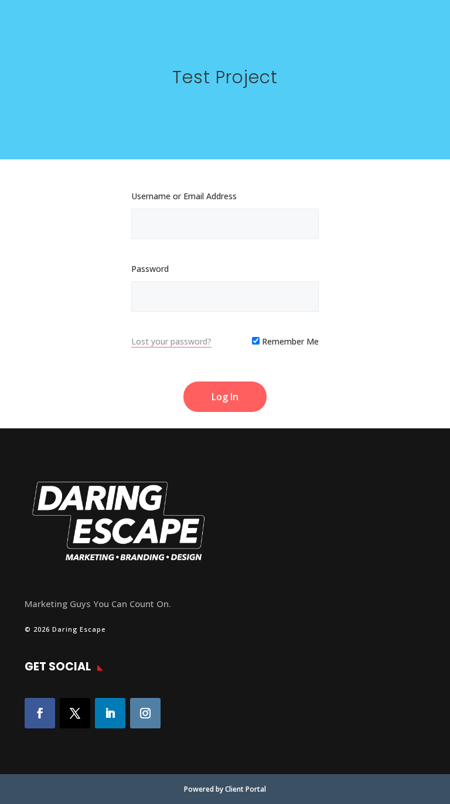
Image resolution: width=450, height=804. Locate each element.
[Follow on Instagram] (145, 713)
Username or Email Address (184, 196)
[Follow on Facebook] (40, 713)
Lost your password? (171, 341)
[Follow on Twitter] (75, 713)
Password (150, 268)
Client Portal (245, 789)
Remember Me (289, 341)
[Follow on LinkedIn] (110, 713)
